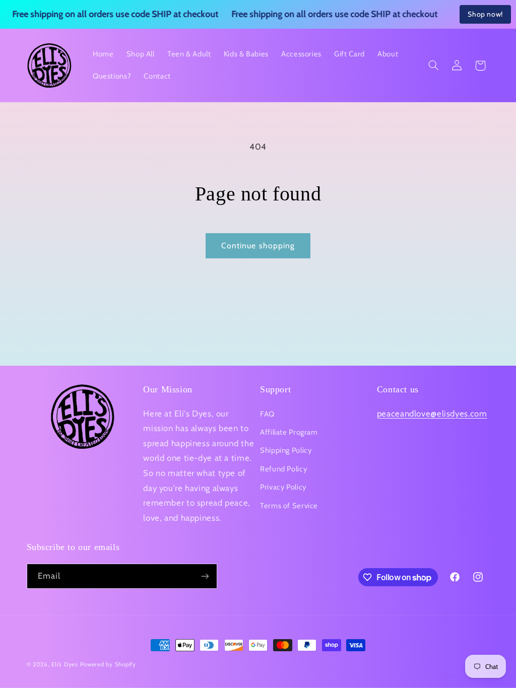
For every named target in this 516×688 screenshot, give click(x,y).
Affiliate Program (289, 432)
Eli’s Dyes (64, 664)
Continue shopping (258, 245)
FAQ (267, 414)
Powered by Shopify (108, 664)
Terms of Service (289, 505)
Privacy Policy (283, 487)
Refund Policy (283, 468)
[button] (433, 65)
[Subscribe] (204, 576)
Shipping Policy (285, 450)
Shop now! (485, 14)
